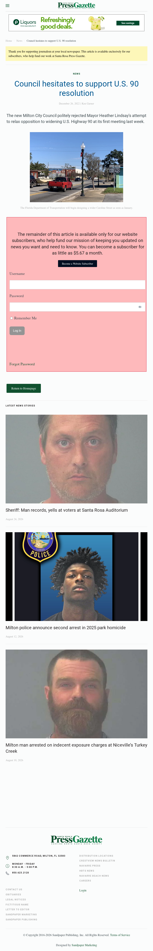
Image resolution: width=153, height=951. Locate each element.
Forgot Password (22, 363)
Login (82, 890)
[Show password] (140, 307)
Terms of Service (120, 935)
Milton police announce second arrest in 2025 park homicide (66, 627)
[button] (7, 5)
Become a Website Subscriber (77, 263)
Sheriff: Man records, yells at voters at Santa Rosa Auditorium (67, 510)
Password (17, 295)
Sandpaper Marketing (84, 945)
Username (17, 273)
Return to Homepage (23, 388)
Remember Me (25, 317)
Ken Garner (88, 103)
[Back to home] (76, 5)
